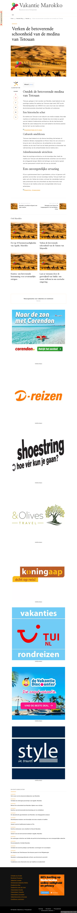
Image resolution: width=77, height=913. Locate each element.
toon (31, 84)
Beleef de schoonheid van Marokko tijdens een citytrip (26, 805)
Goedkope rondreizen (17, 899)
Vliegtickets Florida (17, 890)
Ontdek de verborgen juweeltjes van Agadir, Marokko (26, 801)
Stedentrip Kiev (15, 885)
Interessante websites (47, 910)
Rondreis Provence (16, 878)
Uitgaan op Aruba (16, 876)
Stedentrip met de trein (18, 887)
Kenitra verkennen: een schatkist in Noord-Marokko (26, 829)
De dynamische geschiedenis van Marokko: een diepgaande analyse (30, 815)
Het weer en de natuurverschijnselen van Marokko (25, 796)
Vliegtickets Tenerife (17, 892)
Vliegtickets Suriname (17, 894)
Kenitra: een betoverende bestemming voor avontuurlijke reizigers (23, 276)
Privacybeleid (27, 910)
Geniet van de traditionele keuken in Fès (22, 824)
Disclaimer (48, 909)
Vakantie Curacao (16, 880)
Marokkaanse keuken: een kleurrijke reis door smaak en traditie (29, 819)
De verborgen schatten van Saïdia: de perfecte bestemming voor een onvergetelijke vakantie (38, 838)
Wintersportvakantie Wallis (19, 883)
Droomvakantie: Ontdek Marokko (20, 843)
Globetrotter (15, 87)
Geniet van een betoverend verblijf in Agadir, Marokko (26, 833)
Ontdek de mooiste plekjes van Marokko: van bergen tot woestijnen (30, 848)
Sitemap (40, 909)
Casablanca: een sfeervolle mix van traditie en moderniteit (28, 862)
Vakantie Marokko (40, 5)
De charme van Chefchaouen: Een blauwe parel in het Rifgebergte (30, 852)
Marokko (14, 23)
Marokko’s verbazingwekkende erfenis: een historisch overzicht (29, 857)
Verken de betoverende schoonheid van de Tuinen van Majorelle (52, 245)
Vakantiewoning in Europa (19, 897)
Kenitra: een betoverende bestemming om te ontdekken (27, 810)
